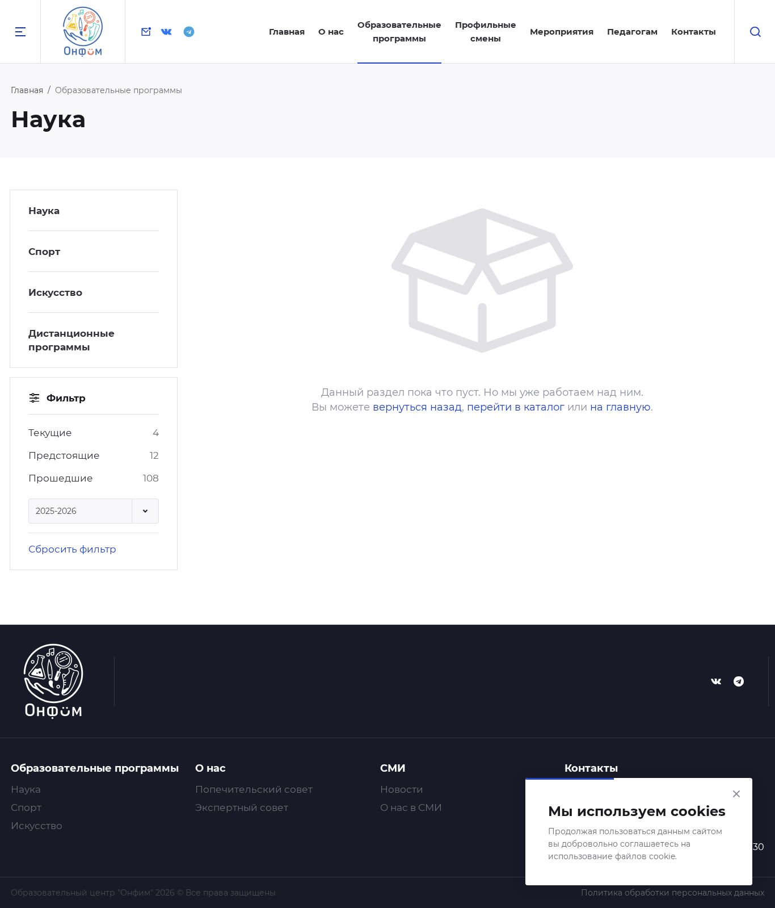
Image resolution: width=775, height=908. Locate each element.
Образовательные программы (95, 768)
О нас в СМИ (411, 807)
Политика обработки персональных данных (672, 893)
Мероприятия (561, 31)
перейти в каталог (516, 407)
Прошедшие (60, 478)
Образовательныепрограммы (399, 31)
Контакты (693, 31)
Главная (287, 31)
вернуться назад (417, 407)
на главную (620, 407)
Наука (44, 210)
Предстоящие (64, 455)
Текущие (50, 432)
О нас (331, 31)
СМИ (393, 768)
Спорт (44, 251)
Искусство (55, 292)
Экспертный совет (241, 807)
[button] (93, 511)
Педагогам (632, 31)
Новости (401, 789)
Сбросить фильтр (72, 549)
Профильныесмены (485, 31)
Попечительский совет (254, 789)
